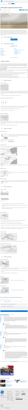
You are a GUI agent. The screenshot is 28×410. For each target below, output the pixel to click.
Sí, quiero (13, 3)
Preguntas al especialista (7, 301)
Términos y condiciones (2, 404)
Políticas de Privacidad (2, 406)
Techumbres (12, 400)
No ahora (10, 3)
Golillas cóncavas (16, 53)
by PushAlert (5, 4)
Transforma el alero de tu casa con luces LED (9, 385)
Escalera (2, 53)
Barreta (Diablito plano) (3, 55)
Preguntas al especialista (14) (5, 314)
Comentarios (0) (11, 314)
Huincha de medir (2, 50)
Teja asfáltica (15, 51)
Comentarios (20, 301)
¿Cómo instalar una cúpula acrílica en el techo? (23, 381)
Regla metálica (2, 56)
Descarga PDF (13, 39)
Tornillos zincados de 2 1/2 (17, 50)
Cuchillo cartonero (3, 51)
